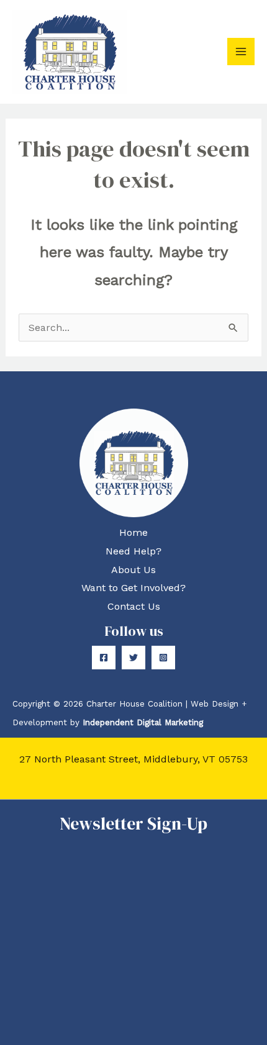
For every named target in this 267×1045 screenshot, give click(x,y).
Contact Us (133, 606)
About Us (133, 570)
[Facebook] (103, 657)
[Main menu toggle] (241, 51)
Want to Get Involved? (133, 588)
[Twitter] (133, 657)
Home (133, 532)
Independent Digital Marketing (143, 722)
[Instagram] (163, 657)
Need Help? (133, 551)
